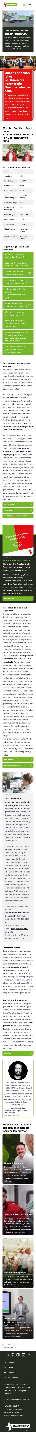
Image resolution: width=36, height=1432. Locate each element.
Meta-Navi (11, 1344)
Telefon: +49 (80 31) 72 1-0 (14, 1415)
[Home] (3, 1344)
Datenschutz (13, 1377)
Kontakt (11, 1362)
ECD (8, 470)
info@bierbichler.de (11, 1412)
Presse (10, 1367)
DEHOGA (23, 1322)
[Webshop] (24, 4)
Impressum (12, 1372)
